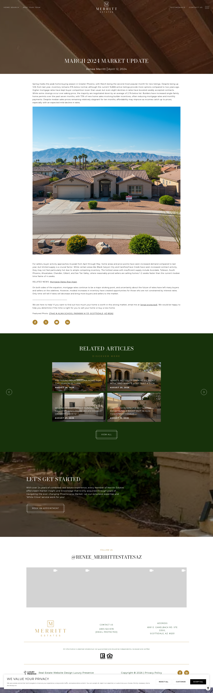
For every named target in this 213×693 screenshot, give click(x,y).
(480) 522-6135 (106, 629)
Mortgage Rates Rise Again (63, 282)
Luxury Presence (83, 672)
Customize (181, 682)
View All (106, 434)
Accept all (198, 682)
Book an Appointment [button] (45, 508)
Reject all (163, 682)
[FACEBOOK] (180, 672)
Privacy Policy (153, 672)
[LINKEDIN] (186, 672)
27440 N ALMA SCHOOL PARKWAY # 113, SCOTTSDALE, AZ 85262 (81, 313)
